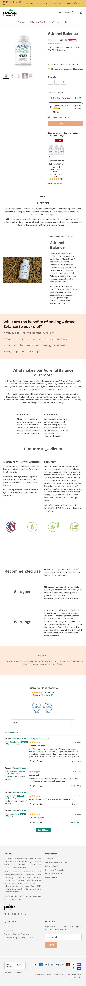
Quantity (52, 77)
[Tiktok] (17, 2)
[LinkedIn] (4, 4)
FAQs (6, 926)
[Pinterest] (20, 2)
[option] (23, 51)
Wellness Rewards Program (16, 934)
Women (55, 22)
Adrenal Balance (20, 768)
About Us (49, 858)
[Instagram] (10, 2)
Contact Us (9, 930)
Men (66, 22)
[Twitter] (4, 2)
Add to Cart (65, 123)
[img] (34, 742)
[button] (53, 43)
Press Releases (51, 877)
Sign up (51, 944)
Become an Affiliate (53, 873)
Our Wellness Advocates (56, 862)
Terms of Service (75, 977)
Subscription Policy (75, 974)
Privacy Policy (39, 974)
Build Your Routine (38, 22)
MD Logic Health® (16, 972)
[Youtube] (13, 2)
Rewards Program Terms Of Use (18, 938)
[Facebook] (7, 2)
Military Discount (52, 866)
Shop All (21, 22)
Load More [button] (43, 830)
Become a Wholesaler (55, 870)
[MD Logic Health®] (10, 12)
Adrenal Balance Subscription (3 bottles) (31, 738)
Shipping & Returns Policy (56, 974)
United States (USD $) (73, 3)
